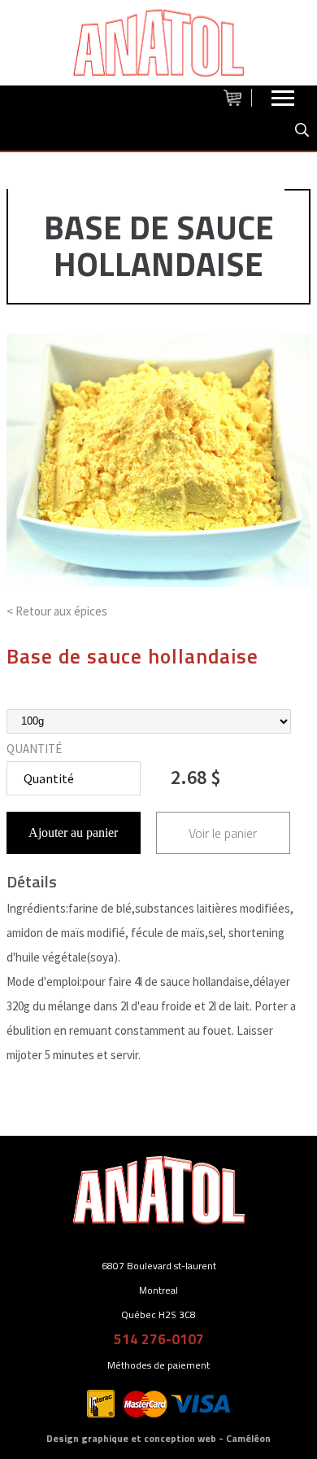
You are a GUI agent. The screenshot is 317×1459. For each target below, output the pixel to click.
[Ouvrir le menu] (282, 101)
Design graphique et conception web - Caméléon (158, 1438)
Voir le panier (223, 833)
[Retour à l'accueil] (158, 42)
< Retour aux (57, 611)
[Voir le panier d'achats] (238, 98)
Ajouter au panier (73, 832)
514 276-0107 (159, 1339)
